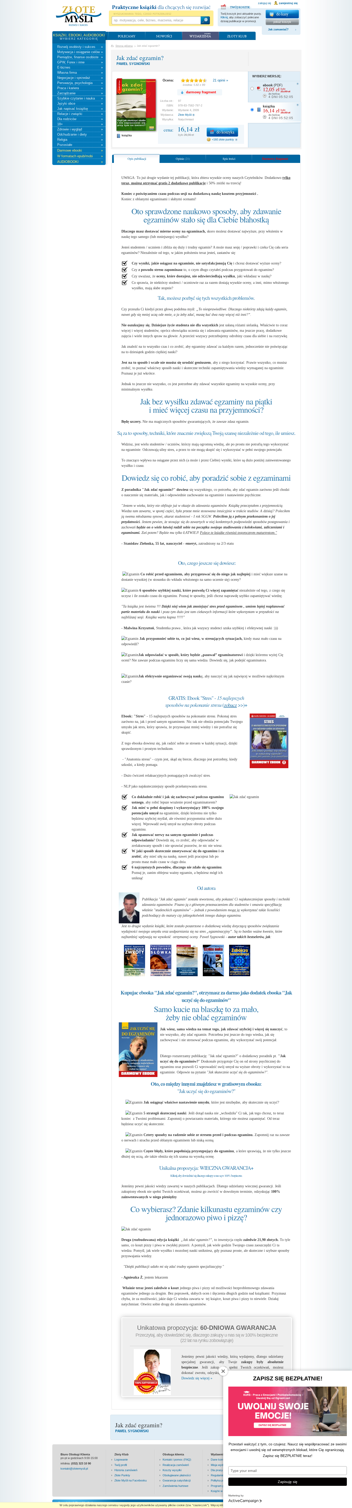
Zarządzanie (80, 93)
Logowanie (121, 1459)
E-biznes (80, 67)
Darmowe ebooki (80, 150)
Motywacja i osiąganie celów (80, 52)
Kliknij (224, 17)
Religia (80, 140)
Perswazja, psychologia (80, 83)
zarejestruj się (288, 3)
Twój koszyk (236, 6)
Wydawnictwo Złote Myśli (79, 16)
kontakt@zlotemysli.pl (74, 1468)
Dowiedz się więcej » (196, 1378)
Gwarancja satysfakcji (176, 1480)
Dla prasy (217, 1470)
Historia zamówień (125, 1470)
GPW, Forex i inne (80, 62)
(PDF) (278, 91)
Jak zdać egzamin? (140, 58)
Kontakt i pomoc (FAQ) (177, 1459)
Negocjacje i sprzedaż (80, 78)
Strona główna (124, 45)
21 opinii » (220, 80)
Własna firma (80, 72)
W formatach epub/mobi (80, 156)
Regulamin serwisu (222, 1475)
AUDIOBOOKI (80, 162)
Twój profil (120, 1464)
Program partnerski (223, 1485)
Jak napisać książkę (80, 109)
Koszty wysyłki (172, 1470)
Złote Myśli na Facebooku (130, 1480)
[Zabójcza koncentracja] (240, 973)
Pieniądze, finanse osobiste (80, 57)
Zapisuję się (287, 1482)
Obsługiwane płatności (177, 1475)
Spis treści (229, 158)
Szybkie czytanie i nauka (80, 98)
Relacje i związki (80, 114)
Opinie (183, 158)
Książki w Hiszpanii (223, 1491)
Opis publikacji (137, 158)
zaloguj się (264, 3)
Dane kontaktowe (222, 1459)
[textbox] (156, 20)
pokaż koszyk (282, 21)
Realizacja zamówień (176, 1464)
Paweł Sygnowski (133, 64)
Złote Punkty (122, 1475)
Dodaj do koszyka (222, 132)
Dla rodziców (80, 119)
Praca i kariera (80, 88)
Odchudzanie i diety (80, 134)
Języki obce (80, 103)
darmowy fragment (201, 92)
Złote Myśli (184, 114)
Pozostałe (80, 145)
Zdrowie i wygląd (80, 129)
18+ (80, 124)
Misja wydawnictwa (223, 1464)
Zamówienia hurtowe (175, 1485)
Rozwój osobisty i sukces (80, 47)
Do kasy (282, 14)
